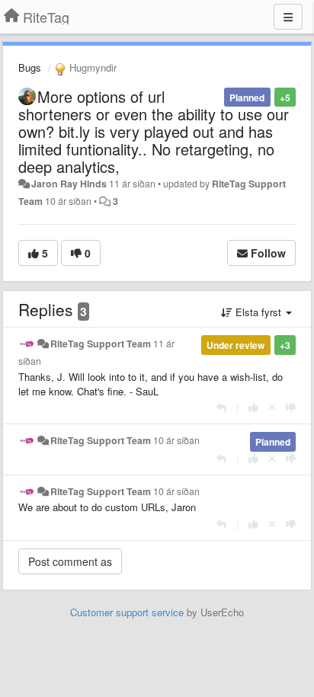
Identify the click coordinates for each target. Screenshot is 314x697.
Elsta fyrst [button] (258, 312)
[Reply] (221, 407)
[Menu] (288, 17)
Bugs (29, 67)
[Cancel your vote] (272, 407)
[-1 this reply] (291, 407)
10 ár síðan (176, 440)
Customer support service (127, 612)
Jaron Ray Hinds (69, 183)
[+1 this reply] (253, 407)
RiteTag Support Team (100, 343)
